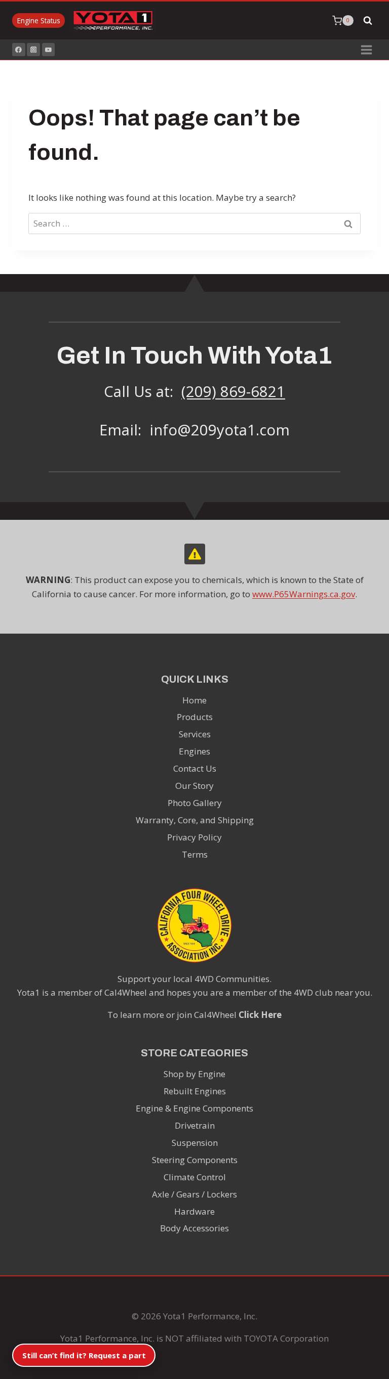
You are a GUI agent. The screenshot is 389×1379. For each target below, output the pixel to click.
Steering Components (195, 1160)
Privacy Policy (194, 837)
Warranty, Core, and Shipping (195, 820)
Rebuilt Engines (195, 1091)
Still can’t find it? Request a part (84, 1355)
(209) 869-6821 (233, 391)
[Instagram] (33, 49)
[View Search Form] (368, 21)
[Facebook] (18, 49)
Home (194, 700)
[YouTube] (48, 49)
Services (195, 734)
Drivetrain (195, 1125)
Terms (195, 854)
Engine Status (38, 20)
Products (195, 717)
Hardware (194, 1211)
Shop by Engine (194, 1074)
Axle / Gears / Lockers (194, 1194)
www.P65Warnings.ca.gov (303, 594)
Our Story (194, 785)
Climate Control (195, 1177)
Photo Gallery (195, 803)
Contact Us (194, 768)
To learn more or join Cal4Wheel (194, 1014)
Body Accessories (194, 1228)
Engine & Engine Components (194, 1108)
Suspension (195, 1142)
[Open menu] (366, 49)
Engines (194, 751)
